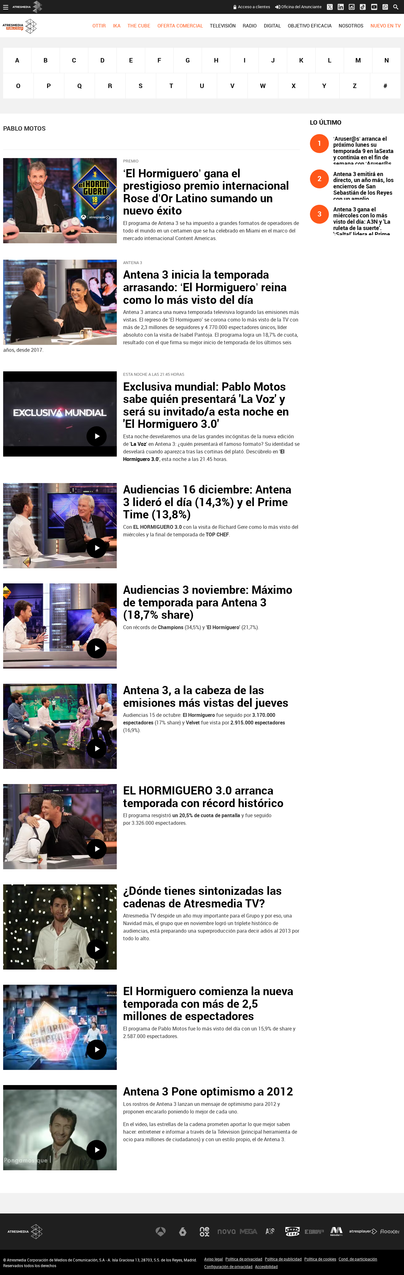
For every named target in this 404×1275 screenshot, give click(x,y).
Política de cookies (320, 1258)
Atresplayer (363, 1232)
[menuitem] (99, 25)
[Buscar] (396, 6)
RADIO (250, 25)
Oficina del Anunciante (301, 6)
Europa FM (314, 1232)
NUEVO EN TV (386, 25)
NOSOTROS (351, 25)
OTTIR (99, 25)
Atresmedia (25, 1231)
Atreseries (270, 1232)
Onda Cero (292, 1232)
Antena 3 (160, 1232)
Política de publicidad (283, 1258)
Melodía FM (336, 1232)
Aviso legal (213, 1258)
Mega (248, 1232)
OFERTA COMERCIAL (180, 25)
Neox (204, 1232)
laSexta (182, 1232)
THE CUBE (139, 25)
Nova (226, 1232)
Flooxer (389, 1232)
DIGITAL (272, 25)
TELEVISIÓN (223, 25)
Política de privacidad (243, 1258)
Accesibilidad (266, 1266)
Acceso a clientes (254, 6)
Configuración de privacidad (228, 1266)
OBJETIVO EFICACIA (310, 25)
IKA (117, 25)
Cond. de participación (358, 1258)
